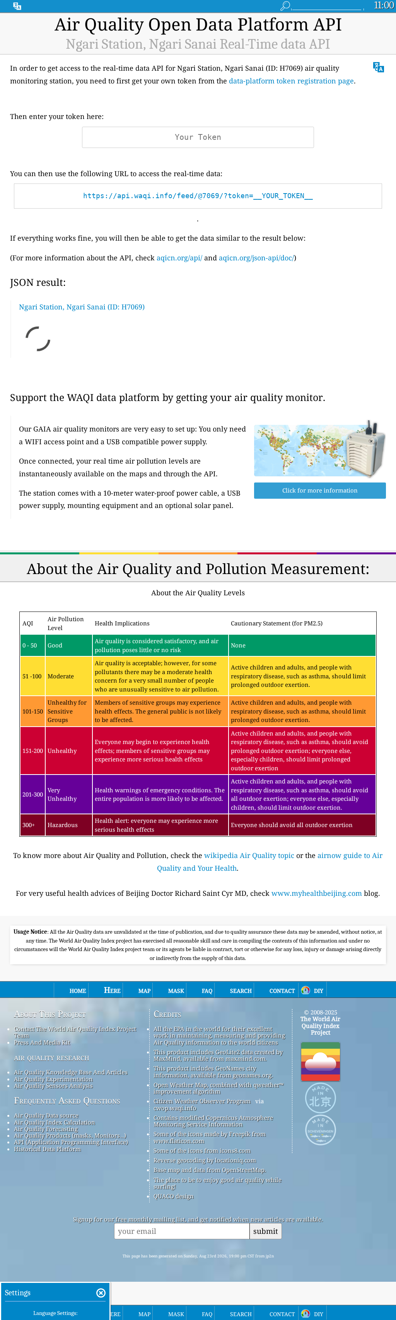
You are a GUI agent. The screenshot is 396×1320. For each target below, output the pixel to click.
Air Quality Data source (46, 1115)
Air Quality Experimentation (53, 1079)
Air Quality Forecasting (46, 1129)
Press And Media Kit (42, 1042)
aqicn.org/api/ (179, 257)
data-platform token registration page (291, 80)
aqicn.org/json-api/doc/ (256, 257)
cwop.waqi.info (175, 1108)
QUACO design (174, 1196)
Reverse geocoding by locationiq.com (205, 1160)
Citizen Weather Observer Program (202, 1101)
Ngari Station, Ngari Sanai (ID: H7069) (82, 306)
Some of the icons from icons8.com (202, 1150)
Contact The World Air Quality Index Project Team (75, 1032)
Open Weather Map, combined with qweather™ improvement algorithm (218, 1088)
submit (265, 1231)
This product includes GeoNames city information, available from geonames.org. (213, 1071)
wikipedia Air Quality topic (249, 855)
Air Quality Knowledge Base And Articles (71, 1072)
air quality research (51, 1057)
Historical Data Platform (47, 1149)
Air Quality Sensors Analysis (53, 1085)
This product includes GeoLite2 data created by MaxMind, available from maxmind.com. (218, 1055)
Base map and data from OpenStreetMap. (210, 1170)
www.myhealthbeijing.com (316, 893)
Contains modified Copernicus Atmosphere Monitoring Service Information (213, 1121)
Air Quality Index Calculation (54, 1122)
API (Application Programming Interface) (71, 1142)
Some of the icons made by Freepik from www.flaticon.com (210, 1137)
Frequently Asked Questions (67, 1101)
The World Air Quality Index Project (320, 1025)
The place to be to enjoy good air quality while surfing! (218, 1183)
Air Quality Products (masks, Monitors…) (70, 1135)
